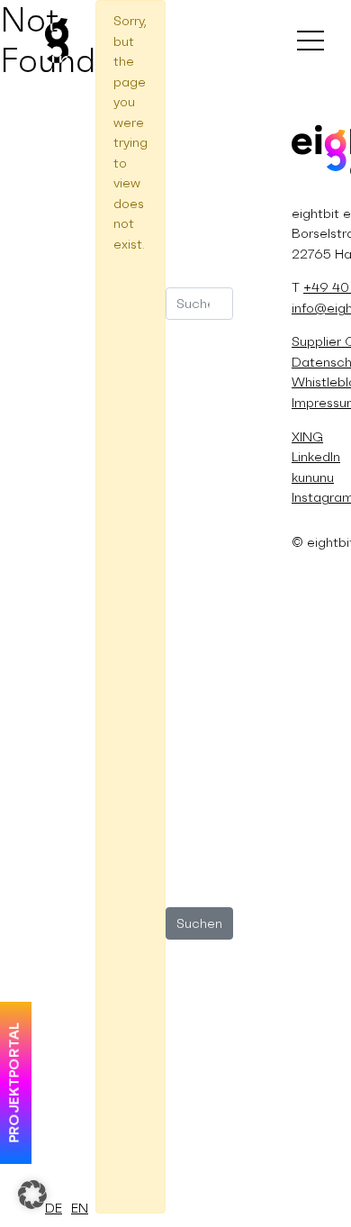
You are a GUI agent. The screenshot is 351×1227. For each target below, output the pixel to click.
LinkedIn (316, 456)
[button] (32, 1194)
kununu (313, 477)
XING (307, 436)
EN (79, 1207)
